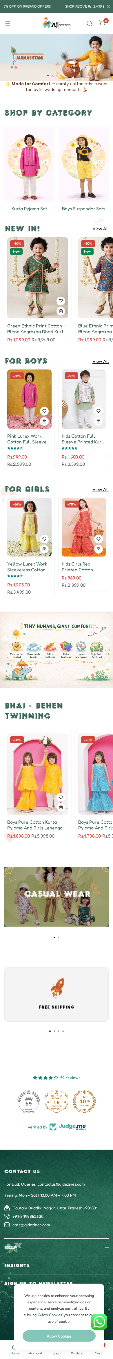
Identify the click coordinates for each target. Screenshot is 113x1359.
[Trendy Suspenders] (84, 164)
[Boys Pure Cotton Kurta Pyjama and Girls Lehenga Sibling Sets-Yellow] (37, 774)
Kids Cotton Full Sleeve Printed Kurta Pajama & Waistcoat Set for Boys (84, 439)
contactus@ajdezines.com (61, 1184)
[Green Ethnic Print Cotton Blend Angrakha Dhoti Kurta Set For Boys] (37, 277)
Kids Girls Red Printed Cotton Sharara (77, 566)
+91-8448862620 (27, 1216)
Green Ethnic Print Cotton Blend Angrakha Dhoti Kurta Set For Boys (36, 328)
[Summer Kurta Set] (29, 164)
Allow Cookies (59, 1335)
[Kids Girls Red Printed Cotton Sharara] (84, 527)
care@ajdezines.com (31, 1224)
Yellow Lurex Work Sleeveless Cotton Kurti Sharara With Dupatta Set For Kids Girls (28, 566)
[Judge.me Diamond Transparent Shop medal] (28, 1101)
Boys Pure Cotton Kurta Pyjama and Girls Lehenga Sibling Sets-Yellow (35, 825)
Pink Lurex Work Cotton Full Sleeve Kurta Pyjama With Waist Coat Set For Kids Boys (27, 439)
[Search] (89, 23)
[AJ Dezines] (56, 23)
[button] (48, 75)
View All (100, 228)
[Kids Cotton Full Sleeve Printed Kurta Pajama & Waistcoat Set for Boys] (84, 398)
